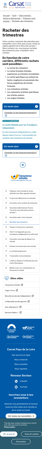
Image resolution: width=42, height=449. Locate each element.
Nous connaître (21, 364)
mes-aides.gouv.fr (11, 307)
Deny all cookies (31, 434)
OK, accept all (9, 434)
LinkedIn (23, 381)
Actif (14, 15)
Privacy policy (9, 427)
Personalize (21, 442)
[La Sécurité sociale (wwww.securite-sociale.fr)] (11, 328)
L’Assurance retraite (12, 285)
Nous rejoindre (21, 369)
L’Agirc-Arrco (10, 290)
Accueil (6, 15)
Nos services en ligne (21, 355)
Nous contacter (21, 359)
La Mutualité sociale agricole (15, 301)
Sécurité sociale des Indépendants (18, 296)
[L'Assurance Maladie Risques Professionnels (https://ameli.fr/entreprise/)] (28, 337)
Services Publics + (11, 312)
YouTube (23, 387)
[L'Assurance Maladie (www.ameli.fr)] (12, 337)
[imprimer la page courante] (23, 165)
